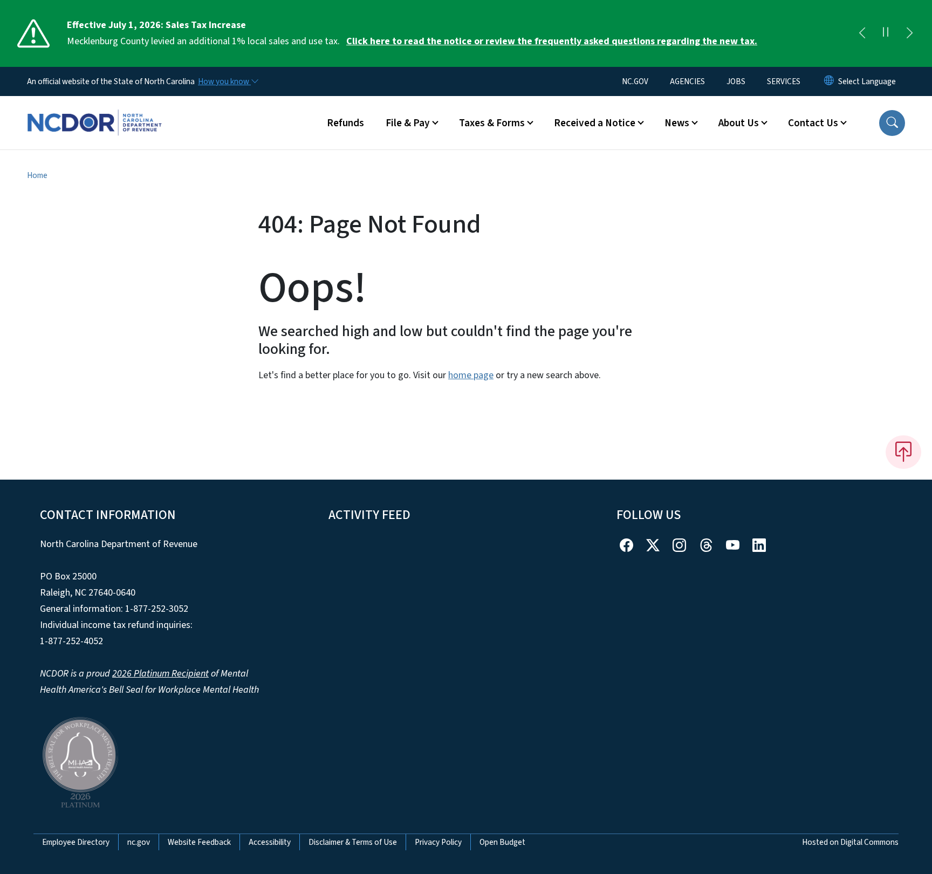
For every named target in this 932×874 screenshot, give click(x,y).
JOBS (736, 81)
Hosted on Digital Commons (850, 842)
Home (37, 175)
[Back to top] (903, 452)
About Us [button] (738, 123)
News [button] (676, 123)
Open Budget (502, 842)
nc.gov (138, 842)
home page (471, 375)
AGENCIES (687, 81)
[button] (892, 123)
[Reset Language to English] (829, 81)
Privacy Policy (438, 842)
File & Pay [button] (408, 123)
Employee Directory (75, 842)
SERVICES (783, 81)
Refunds (345, 123)
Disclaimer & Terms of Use (353, 842)
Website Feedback (199, 842)
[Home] (94, 110)
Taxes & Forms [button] (492, 123)
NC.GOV (635, 81)
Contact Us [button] (813, 123)
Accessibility (270, 842)
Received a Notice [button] (594, 123)
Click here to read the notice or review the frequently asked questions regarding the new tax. (551, 41)
